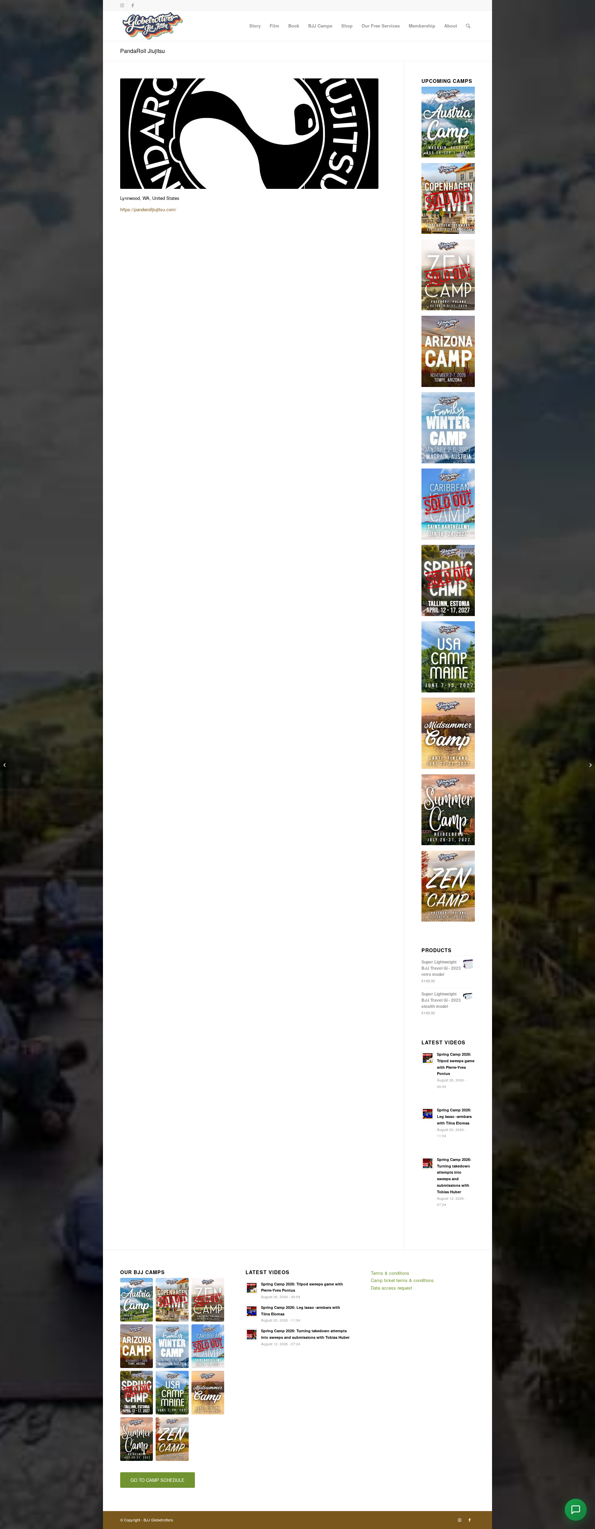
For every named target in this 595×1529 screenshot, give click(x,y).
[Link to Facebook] (132, 5)
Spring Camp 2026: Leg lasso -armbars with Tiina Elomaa (454, 1116)
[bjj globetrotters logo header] (152, 26)
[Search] (468, 26)
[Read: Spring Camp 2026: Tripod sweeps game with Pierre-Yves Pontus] (427, 1058)
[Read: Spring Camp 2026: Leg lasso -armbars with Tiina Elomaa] (427, 1114)
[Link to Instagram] (122, 5)
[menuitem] (255, 26)
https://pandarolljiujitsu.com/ (148, 209)
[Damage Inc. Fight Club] (589, 765)
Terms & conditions (390, 1273)
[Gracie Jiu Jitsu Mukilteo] (5, 765)
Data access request (391, 1287)
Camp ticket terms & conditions (402, 1280)
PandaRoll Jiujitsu (142, 51)
